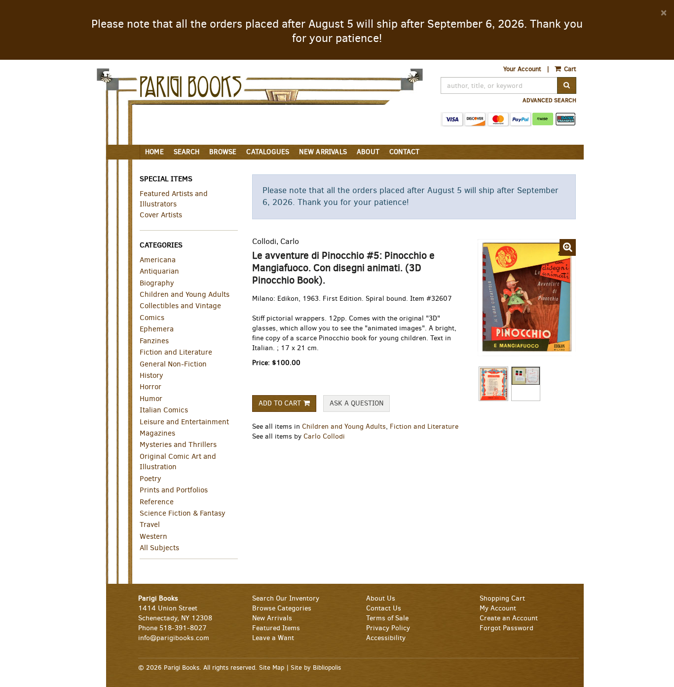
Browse (222, 152)
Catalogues (267, 152)
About (368, 152)
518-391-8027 (183, 628)
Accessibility (386, 638)
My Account (498, 608)
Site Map (271, 667)
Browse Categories (281, 608)
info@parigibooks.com (173, 638)
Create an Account (509, 618)
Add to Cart (280, 403)
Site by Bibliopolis (316, 667)
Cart (569, 69)
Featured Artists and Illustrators (174, 199)
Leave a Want (273, 638)
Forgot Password (506, 628)
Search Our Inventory (285, 598)
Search (186, 152)
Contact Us (383, 608)
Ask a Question (356, 403)
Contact (404, 152)
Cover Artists (161, 215)
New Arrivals (323, 152)
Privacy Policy (388, 628)
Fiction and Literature (424, 426)
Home (154, 152)
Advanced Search (549, 100)
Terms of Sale (387, 618)
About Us (380, 598)
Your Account (522, 69)
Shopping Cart (502, 598)
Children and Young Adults (344, 426)
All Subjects (159, 548)
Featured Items (276, 628)
